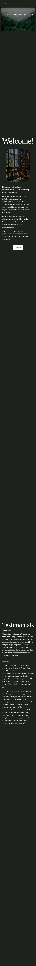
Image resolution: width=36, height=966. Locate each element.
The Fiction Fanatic (7, 4)
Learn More (18, 247)
